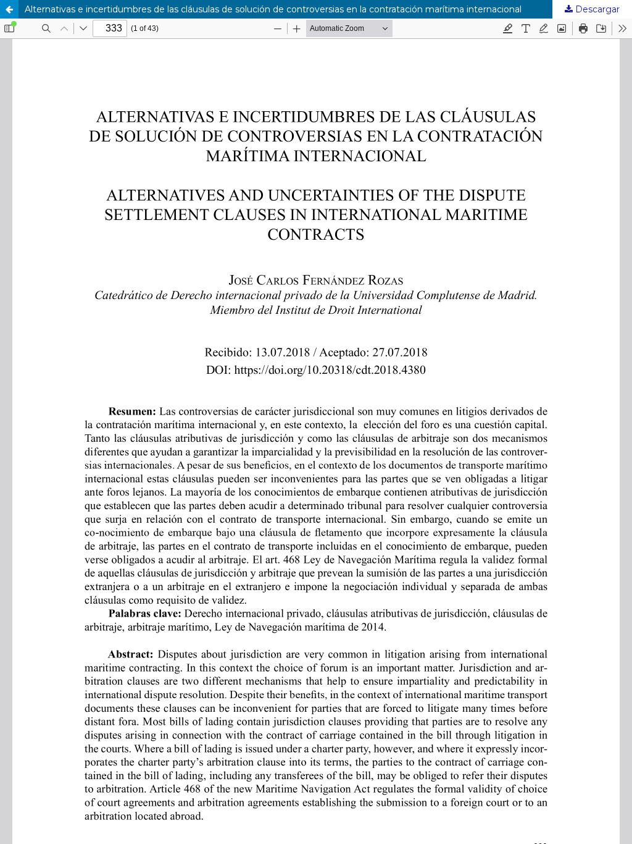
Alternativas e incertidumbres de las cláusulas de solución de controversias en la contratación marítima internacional (273, 9)
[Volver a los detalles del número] (9, 9)
